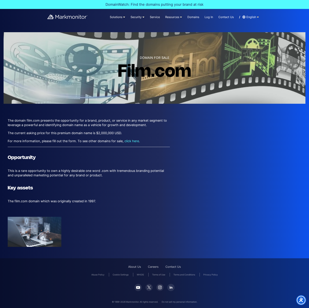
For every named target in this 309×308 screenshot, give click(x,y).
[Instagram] (160, 287)
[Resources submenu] (181, 17)
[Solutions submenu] (124, 17)
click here (131, 141)
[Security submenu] (143, 17)
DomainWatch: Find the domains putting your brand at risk (154, 4)
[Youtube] (138, 287)
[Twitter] (149, 287)
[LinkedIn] (171, 287)
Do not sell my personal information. (179, 301)
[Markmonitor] (67, 16)
